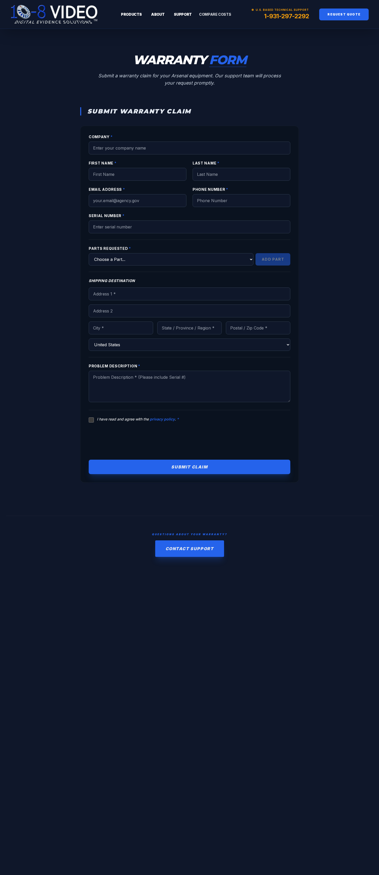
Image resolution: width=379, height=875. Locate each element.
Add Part (273, 259)
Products (131, 14)
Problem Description (114, 366)
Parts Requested (110, 248)
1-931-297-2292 (286, 16)
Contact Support (190, 548)
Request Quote (343, 14)
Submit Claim (189, 466)
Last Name (206, 163)
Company (100, 137)
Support (183, 14)
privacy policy (162, 419)
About (157, 14)
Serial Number (107, 215)
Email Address (107, 189)
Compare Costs (215, 14)
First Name (102, 163)
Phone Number (210, 189)
